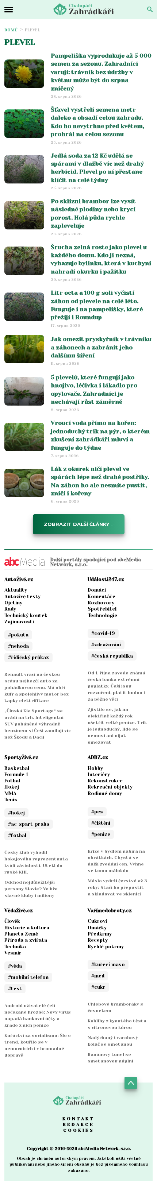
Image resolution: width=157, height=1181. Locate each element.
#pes (97, 811)
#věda (15, 966)
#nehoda (18, 646)
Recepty (98, 940)
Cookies (78, 1130)
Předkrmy (100, 934)
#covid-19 (103, 633)
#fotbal (17, 835)
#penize (100, 834)
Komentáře (101, 596)
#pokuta (18, 635)
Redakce (78, 1124)
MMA (10, 793)
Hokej (11, 787)
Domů (11, 30)
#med (97, 976)
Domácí (97, 590)
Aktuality (15, 590)
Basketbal (16, 768)
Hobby (95, 768)
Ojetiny (13, 602)
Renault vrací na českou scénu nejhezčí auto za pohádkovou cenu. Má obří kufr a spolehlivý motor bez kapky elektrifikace (36, 687)
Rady (10, 609)
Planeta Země (21, 934)
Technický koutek (25, 615)
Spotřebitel (102, 609)
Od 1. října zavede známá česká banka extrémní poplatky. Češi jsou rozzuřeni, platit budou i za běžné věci (116, 686)
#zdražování (106, 644)
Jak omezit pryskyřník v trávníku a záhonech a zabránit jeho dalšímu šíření (101, 347)
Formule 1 (16, 774)
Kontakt (78, 1118)
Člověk (12, 921)
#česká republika (112, 656)
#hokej (16, 813)
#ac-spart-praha (28, 824)
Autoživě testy (22, 596)
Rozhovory (101, 602)
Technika (15, 946)
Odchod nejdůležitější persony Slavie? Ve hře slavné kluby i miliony (31, 889)
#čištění (100, 823)
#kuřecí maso (108, 964)
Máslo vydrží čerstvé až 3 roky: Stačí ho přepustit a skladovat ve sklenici (117, 887)
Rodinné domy (105, 793)
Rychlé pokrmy (106, 946)
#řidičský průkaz (28, 657)
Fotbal (12, 780)
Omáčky (97, 927)
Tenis (10, 799)
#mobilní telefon (28, 977)
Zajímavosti (19, 621)
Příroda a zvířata (25, 940)
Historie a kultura (26, 927)
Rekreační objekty (110, 787)
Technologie (102, 615)
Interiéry (99, 774)
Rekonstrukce (105, 780)
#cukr (98, 987)
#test (15, 988)
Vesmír (13, 953)
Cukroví (97, 921)
